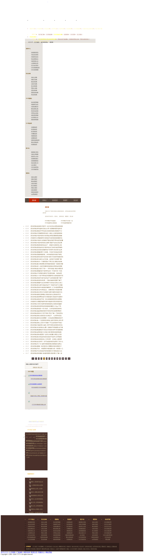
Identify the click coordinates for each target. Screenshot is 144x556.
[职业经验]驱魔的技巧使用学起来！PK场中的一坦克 (46, 271)
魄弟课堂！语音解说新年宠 (36, 512)
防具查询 (41, 41)
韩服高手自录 (34, 104)
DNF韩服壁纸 (34, 169)
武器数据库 (34, 127)
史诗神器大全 (34, 117)
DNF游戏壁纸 (34, 167)
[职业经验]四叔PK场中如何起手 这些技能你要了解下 (46, 278)
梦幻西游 (33, 549)
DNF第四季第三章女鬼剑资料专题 (47, 39)
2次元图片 (34, 165)
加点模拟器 (54, 223)
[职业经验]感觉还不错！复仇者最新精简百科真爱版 (46, 299)
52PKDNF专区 (88, 546)
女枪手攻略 (34, 84)
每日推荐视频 (34, 102)
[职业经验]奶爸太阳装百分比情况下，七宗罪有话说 (46, 315)
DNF (46, 223)
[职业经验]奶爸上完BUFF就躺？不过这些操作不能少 (46, 322)
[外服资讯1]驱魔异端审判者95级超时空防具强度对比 (46, 301)
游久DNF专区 (75, 546)
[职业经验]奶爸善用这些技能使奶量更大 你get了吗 (46, 306)
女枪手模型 (34, 183)
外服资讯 (40, 28)
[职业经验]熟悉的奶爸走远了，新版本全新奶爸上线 (46, 245)
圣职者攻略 (34, 90)
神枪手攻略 (34, 79)
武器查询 (36, 41)
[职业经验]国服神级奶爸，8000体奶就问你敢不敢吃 (46, 254)
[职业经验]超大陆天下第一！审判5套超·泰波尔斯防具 (47, 268)
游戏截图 (69, 28)
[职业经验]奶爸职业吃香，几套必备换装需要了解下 (46, 280)
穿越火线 (114, 546)
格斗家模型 (34, 185)
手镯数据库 (34, 133)
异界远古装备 (34, 113)
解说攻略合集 (34, 108)
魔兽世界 (38, 549)
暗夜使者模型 (34, 192)
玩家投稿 (62, 28)
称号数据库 (34, 131)
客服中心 (41, 552)
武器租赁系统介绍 (74, 39)
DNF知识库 (108, 537)
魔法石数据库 (34, 142)
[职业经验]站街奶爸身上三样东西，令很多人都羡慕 (46, 339)
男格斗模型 (34, 187)
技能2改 (35, 367)
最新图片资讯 (34, 152)
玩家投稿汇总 (34, 61)
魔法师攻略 (34, 81)
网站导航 (49, 552)
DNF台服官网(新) (107, 535)
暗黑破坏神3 (63, 549)
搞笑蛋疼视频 (34, 115)
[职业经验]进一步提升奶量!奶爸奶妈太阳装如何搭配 (46, 266)
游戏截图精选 (34, 160)
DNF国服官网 (107, 522)
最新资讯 (32, 28)
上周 (30, 437)
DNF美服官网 (107, 533)
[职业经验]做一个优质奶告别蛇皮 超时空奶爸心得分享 (46, 320)
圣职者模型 (34, 190)
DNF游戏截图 (34, 69)
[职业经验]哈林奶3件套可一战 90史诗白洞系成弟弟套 (47, 226)
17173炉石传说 (48, 546)
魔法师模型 (34, 181)
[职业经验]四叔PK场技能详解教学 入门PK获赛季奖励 (47, 287)
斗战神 (57, 549)
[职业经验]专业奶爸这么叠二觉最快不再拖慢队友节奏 (46, 327)
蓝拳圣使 (55, 200)
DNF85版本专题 (58, 34)
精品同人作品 (34, 156)
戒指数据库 (34, 138)
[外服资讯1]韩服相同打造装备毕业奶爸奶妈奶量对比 (46, 238)
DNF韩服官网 (107, 528)
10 (63, 358)
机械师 (49, 223)
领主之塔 (40, 367)
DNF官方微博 (107, 524)
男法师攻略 (34, 94)
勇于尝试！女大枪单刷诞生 (36, 499)
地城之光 (109, 546)
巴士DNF (81, 546)
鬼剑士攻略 (34, 77)
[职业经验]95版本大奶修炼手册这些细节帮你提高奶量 (47, 240)
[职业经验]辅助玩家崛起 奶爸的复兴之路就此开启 (46, 294)
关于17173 (4, 552)
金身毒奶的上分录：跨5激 (35, 488)
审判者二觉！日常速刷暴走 (36, 502)
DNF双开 (72, 34)
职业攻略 (47, 28)
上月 (34, 437)
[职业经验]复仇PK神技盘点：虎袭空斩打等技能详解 (46, 290)
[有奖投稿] (113, 26)
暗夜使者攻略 (34, 92)
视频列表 (69, 223)
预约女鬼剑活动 (84, 39)
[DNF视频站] (50, 22)
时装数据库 (34, 144)
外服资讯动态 (34, 56)
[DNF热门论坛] (82, 22)
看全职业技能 (34, 111)
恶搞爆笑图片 (34, 158)
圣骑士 (44, 200)
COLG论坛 (55, 546)
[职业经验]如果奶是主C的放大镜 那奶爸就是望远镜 (45, 332)
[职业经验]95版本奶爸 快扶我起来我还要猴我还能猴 (46, 235)
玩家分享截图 (34, 154)
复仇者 (76, 200)
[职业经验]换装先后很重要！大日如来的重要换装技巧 (46, 318)
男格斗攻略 (34, 88)
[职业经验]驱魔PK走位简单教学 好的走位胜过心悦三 (46, 282)
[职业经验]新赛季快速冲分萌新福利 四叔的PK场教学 (46, 297)
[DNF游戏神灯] (36, 415)
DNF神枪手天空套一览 (67, 220)
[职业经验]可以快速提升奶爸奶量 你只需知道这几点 (46, 351)
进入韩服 (79, 34)
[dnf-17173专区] (72, 9)
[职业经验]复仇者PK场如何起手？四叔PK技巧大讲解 (46, 285)
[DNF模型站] (72, 22)
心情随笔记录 (34, 63)
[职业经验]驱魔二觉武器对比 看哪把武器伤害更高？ (46, 346)
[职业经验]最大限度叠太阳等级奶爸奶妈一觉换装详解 (47, 264)
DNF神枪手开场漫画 (50, 220)
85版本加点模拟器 (88, 28)
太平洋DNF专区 (97, 546)
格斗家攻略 (34, 86)
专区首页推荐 (34, 54)
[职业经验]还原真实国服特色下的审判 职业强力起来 (46, 249)
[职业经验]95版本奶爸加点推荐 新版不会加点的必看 (46, 242)
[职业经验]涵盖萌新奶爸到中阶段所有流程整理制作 (46, 311)
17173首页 (35, 546)
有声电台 (54, 28)
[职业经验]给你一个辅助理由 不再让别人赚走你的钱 (46, 261)
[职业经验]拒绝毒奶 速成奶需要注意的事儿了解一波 (46, 353)
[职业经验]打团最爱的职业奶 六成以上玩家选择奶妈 (46, 233)
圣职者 (34, 200)
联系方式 (34, 552)
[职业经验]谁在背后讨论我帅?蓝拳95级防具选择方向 (46, 292)
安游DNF (69, 546)
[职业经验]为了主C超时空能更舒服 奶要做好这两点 (46, 344)
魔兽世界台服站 (46, 549)
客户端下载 (98, 28)
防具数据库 (34, 129)
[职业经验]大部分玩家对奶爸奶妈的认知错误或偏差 (46, 304)
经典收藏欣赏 (34, 106)
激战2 (68, 549)
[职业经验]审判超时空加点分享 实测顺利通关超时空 (46, 228)
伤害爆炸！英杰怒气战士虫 (36, 481)
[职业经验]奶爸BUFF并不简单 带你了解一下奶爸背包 (46, 313)
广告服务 (19, 552)
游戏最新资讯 (34, 52)
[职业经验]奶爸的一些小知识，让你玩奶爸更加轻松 (46, 308)
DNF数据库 (77, 28)
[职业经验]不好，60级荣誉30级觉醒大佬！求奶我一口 (47, 348)
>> (69, 358)
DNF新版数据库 (35, 67)
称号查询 (46, 41)
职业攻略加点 (34, 59)
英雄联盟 (28, 549)
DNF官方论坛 (107, 526)
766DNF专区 (93, 549)
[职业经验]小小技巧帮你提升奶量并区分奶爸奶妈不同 (47, 275)
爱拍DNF (104, 546)
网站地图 (107, 539)
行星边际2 (80, 549)
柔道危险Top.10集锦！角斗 (36, 509)
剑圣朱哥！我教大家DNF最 (36, 492)
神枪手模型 (34, 179)
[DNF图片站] (61, 22)
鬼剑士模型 (34, 177)
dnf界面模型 (34, 194)
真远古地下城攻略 (62, 39)
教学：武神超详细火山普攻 (36, 485)
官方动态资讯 (34, 65)
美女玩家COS (34, 163)
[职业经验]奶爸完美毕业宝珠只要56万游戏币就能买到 (47, 257)
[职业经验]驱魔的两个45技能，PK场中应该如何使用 (46, 252)
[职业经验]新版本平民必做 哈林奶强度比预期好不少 (46, 231)
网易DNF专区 (62, 546)
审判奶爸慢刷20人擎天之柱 (36, 495)
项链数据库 (34, 135)
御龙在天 (52, 549)
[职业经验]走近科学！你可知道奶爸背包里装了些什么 (47, 341)
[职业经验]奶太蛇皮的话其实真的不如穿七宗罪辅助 (46, 337)
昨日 (27, 437)
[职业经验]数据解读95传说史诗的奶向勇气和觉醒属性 (46, 330)
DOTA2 (88, 549)
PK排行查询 (33, 36)
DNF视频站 (41, 546)
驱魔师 (65, 200)
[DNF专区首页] (37, 22)
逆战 (84, 549)
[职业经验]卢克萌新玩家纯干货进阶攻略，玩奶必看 (46, 273)
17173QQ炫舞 (73, 549)
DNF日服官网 (107, 530)
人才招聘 (12, 552)
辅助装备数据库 (35, 140)
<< (33, 358)
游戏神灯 (66, 34)
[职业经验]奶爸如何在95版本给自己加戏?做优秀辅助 (46, 247)
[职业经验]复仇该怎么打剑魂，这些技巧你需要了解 (46, 259)
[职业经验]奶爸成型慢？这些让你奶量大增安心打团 (46, 334)
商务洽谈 (27, 552)
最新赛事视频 (34, 119)
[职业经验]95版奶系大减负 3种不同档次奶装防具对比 (46, 325)
